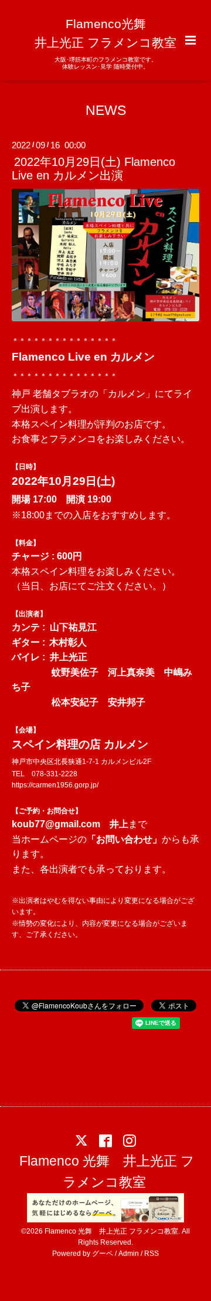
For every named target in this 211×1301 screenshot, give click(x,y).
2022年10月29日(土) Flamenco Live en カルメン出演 (93, 168)
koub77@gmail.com (56, 824)
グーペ (102, 1253)
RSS (151, 1253)
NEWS (106, 110)
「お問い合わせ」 (124, 839)
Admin (128, 1253)
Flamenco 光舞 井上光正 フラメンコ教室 (107, 1172)
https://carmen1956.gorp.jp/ (55, 785)
